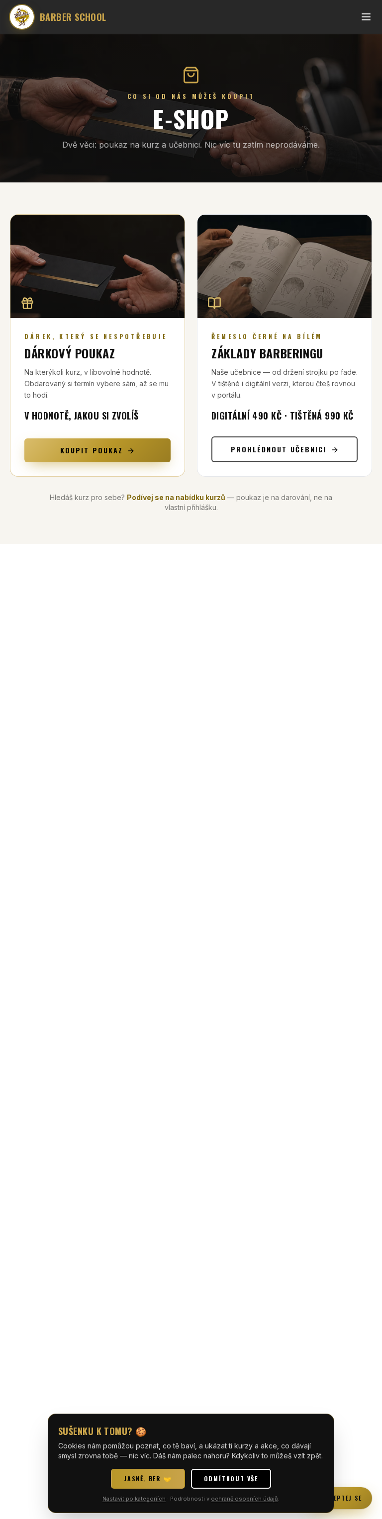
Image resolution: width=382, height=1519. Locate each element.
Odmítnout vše (231, 1478)
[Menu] (366, 17)
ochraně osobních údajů (244, 1498)
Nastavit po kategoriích (134, 1498)
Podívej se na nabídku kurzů (176, 497)
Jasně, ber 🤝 (148, 1478)
